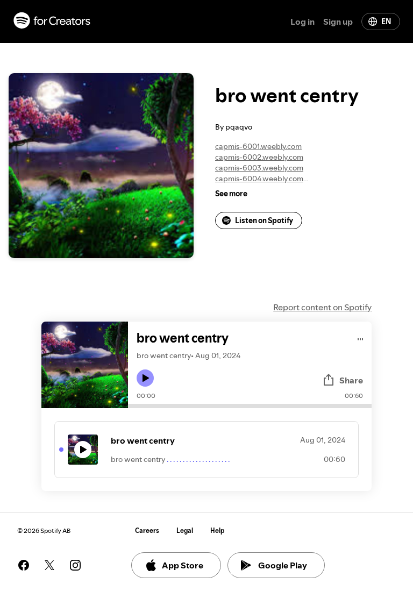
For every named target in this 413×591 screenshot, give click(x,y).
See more (231, 193)
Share (351, 380)
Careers (147, 530)
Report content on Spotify (322, 307)
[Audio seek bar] (250, 406)
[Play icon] (145, 378)
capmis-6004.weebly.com (259, 178)
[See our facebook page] (23, 565)
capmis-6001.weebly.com (258, 146)
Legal (184, 530)
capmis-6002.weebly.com (259, 157)
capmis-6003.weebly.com (259, 167)
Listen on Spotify (264, 220)
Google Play (282, 565)
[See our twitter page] (49, 565)
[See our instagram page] (75, 565)
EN (386, 21)
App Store (182, 565)
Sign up (338, 21)
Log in (302, 21)
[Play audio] (361, 337)
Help (217, 530)
